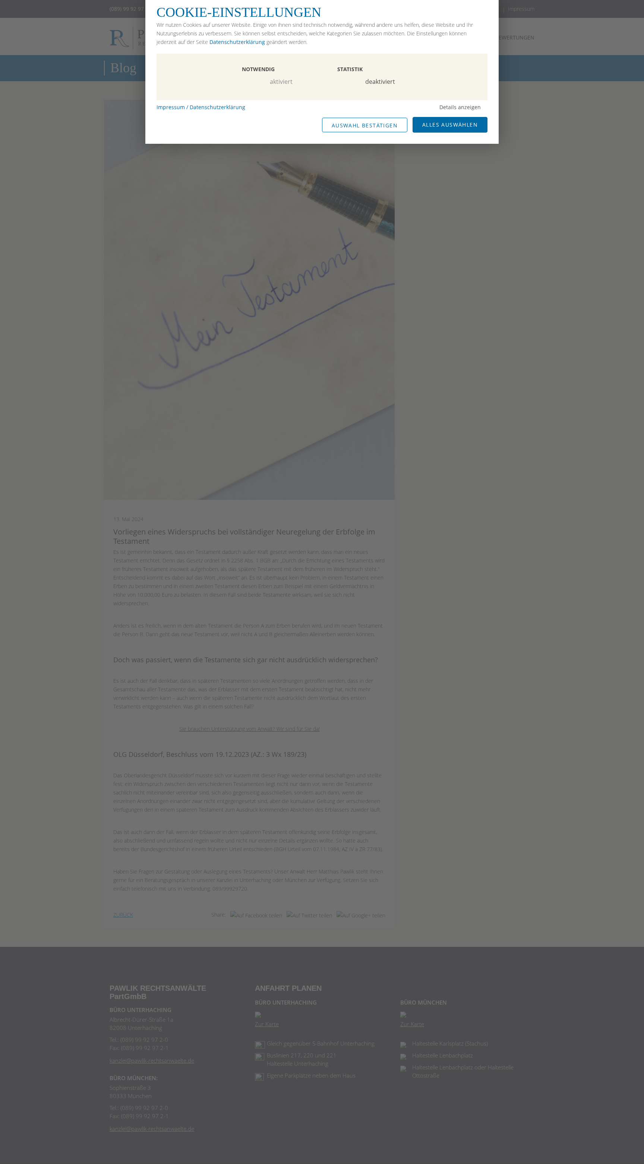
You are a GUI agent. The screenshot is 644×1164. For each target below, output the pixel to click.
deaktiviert (380, 81)
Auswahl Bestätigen (365, 125)
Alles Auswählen (450, 124)
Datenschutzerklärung (237, 41)
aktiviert (281, 81)
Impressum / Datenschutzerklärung (201, 107)
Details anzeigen (460, 107)
